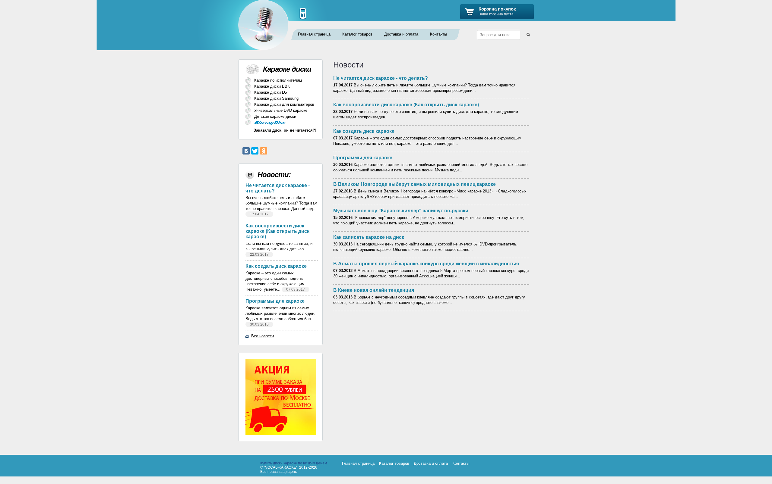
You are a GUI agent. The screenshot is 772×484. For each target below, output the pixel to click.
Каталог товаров (357, 34)
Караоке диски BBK (272, 86)
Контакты (438, 34)
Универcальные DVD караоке (280, 110)
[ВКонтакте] (246, 151)
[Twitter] (254, 151)
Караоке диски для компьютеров (284, 104)
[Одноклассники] (263, 151)
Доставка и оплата (401, 34)
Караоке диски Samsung (276, 98)
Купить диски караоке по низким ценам (293, 463)
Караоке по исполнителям (278, 80)
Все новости (262, 336)
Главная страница (314, 34)
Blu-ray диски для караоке (279, 123)
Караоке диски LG (270, 92)
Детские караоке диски (275, 116)
